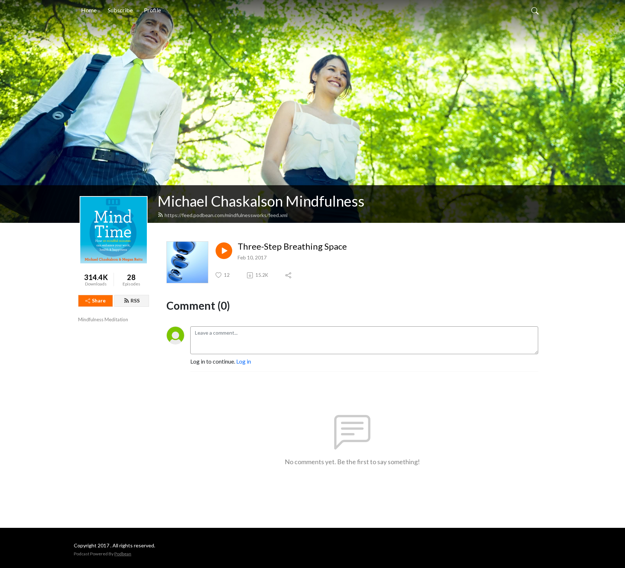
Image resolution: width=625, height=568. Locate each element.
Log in (243, 361)
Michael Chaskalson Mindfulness (261, 201)
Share (99, 300)
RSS (135, 300)
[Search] (534, 10)
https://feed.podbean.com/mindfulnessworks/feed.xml (226, 215)
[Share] (289, 275)
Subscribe (120, 10)
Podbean (122, 553)
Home (89, 10)
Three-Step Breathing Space (292, 246)
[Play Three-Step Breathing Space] (224, 250)
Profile (152, 10)
